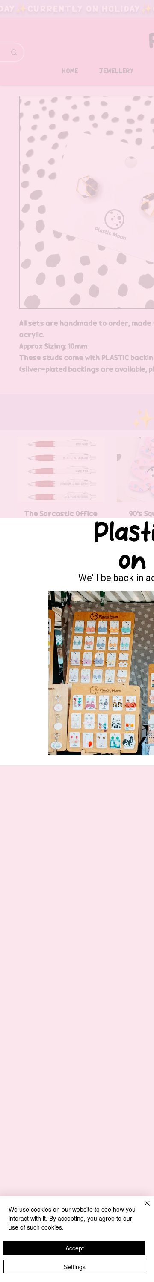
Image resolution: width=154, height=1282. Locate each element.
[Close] (142, 1208)
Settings (75, 1266)
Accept (74, 1248)
